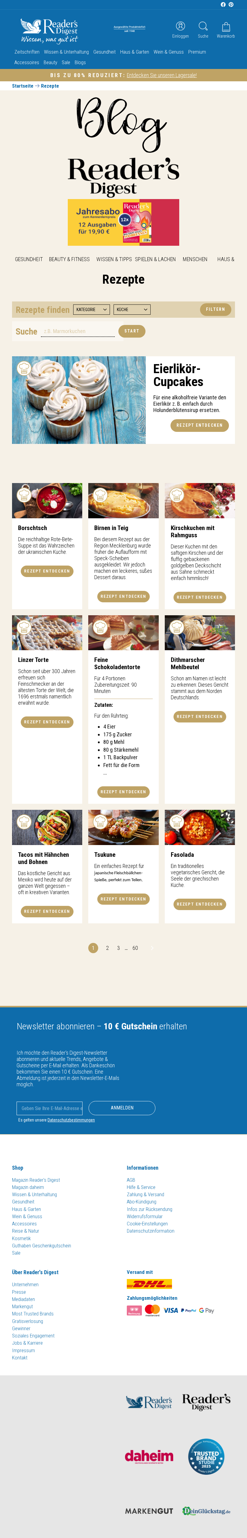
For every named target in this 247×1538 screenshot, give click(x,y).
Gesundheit (104, 52)
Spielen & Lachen (155, 259)
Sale (66, 62)
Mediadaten (23, 1299)
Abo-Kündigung (141, 1202)
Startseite (22, 86)
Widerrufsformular (145, 1216)
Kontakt (19, 1358)
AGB (131, 1180)
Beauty (50, 62)
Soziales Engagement (33, 1336)
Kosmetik (21, 1238)
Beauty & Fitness (69, 259)
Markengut (22, 1306)
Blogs (80, 62)
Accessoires (26, 62)
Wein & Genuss (169, 52)
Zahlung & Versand (145, 1194)
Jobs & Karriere (27, 1343)
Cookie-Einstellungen (147, 1224)
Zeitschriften (26, 52)
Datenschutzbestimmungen (71, 1120)
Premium (197, 52)
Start (131, 331)
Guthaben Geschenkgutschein (41, 1246)
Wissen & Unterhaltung (66, 52)
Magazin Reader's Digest (36, 1180)
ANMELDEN (122, 1108)
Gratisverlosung (27, 1321)
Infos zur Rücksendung (149, 1209)
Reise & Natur (25, 1231)
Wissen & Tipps (114, 259)
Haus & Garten (134, 52)
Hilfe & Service (141, 1187)
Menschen (195, 259)
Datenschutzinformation (150, 1231)
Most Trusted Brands (33, 1314)
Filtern (215, 309)
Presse (19, 1292)
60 (135, 948)
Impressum (23, 1350)
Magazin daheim (28, 1187)
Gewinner (21, 1328)
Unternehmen (25, 1284)
